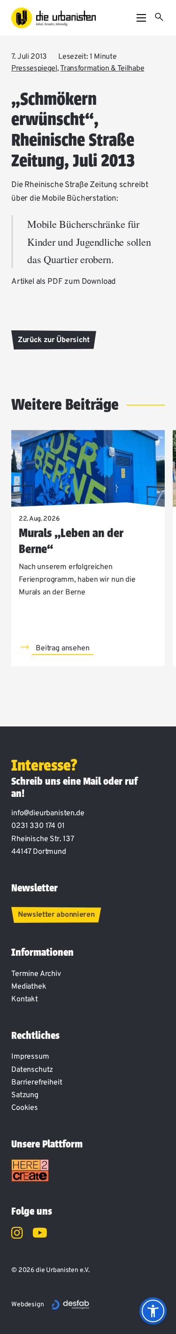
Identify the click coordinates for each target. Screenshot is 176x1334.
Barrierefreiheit (36, 1082)
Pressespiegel (34, 68)
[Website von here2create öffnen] (30, 1170)
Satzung (24, 1095)
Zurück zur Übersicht (54, 340)
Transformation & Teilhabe (102, 68)
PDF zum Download (81, 282)
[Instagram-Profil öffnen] (17, 1234)
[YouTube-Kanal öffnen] (39, 1234)
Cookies (24, 1108)
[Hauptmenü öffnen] (141, 18)
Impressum (30, 1056)
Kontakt (24, 999)
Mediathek (28, 986)
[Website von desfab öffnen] (70, 1305)
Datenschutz (32, 1070)
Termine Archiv (36, 974)
